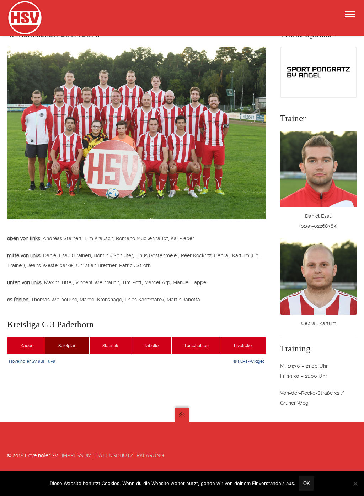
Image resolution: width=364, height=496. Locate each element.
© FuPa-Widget (248, 361)
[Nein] (355, 483)
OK (306, 483)
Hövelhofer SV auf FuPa (32, 361)
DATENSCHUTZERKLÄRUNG (129, 455)
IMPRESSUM (76, 455)
